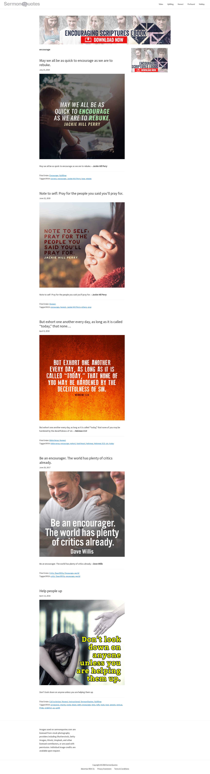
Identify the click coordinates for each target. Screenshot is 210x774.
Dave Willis (59, 573)
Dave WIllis (60, 576)
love (83, 178)
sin (107, 443)
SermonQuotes (87, 701)
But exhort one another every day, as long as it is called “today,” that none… (80, 323)
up (54, 708)
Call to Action (55, 701)
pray (89, 307)
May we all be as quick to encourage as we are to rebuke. (76, 62)
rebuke (89, 178)
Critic (51, 573)
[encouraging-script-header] (105, 17)
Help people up (50, 590)
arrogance (55, 704)
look (103, 704)
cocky (69, 704)
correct (54, 178)
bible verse (55, 443)
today (111, 443)
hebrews (89, 443)
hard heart (81, 443)
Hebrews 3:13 (99, 443)
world (76, 573)
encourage (62, 178)
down (74, 704)
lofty (98, 704)
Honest (52, 304)
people (113, 704)
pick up (119, 704)
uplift (58, 708)
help (93, 704)
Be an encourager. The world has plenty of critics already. (75, 460)
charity (63, 704)
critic (53, 576)
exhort (73, 443)
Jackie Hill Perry (74, 178)
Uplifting (62, 175)
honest (63, 307)
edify (79, 704)
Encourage (53, 175)
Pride (41, 708)
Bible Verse (54, 440)
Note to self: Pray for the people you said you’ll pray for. (81, 193)
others (84, 307)
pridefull (48, 708)
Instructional (74, 701)
